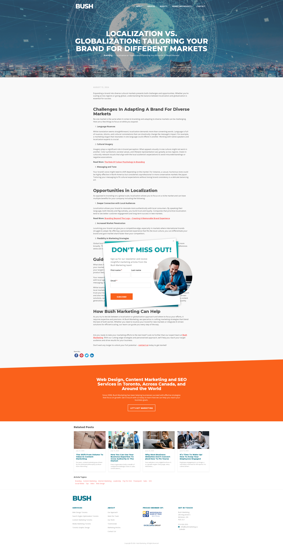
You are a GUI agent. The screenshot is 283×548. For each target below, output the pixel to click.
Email (114, 281)
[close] (173, 241)
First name (116, 270)
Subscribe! (122, 297)
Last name (136, 270)
